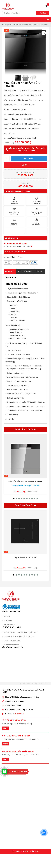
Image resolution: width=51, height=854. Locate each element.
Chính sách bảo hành (11, 645)
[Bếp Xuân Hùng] (8, 6)
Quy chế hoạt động (10, 625)
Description (9, 271)
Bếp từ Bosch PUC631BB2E (25, 558)
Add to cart (29, 158)
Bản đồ (5, 728)
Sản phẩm (16, 24)
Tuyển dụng (8, 620)
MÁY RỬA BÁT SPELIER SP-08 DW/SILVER (25, 481)
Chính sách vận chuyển (12, 641)
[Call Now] (4, 772)
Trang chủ (7, 24)
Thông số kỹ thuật (25, 271)
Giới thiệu (7, 616)
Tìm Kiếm (43, 13)
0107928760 (18, 714)
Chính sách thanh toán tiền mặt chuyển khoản (20, 632)
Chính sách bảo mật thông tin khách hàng (19, 636)
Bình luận (39, 271)
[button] (13, 498)
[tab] (10, 271)
